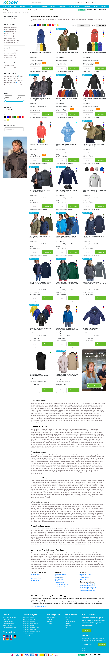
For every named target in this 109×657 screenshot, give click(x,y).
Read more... (35, 21)
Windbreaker (59, 579)
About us (67, 617)
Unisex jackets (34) (10, 55)
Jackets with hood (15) (11, 42)
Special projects (28, 634)
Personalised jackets (13, 12)
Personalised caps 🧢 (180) (12, 83)
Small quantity (35, 574)
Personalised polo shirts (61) (13, 78)
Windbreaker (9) (9, 34)
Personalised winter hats (87, 591)
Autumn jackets (36, 579)
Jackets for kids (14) (10, 57)
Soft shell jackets (60, 574)
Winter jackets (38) (10, 68)
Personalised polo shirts (87, 585)
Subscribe (102, 644)
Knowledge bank (53, 615)
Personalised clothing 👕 (87, 584)
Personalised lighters (29, 619)
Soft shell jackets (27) (11, 27)
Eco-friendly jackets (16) (11, 40)
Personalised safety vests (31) (13, 80)
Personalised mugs (29, 622)
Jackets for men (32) (10, 53)
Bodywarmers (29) (10, 36)
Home (4, 12)
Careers (67, 624)
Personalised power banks (31, 628)
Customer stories (70, 622)
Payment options (8, 622)
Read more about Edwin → (39, 607)
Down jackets (59, 583)
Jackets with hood (60, 586)
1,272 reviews (101, 10)
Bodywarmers (59, 581)
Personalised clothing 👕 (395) (13, 76)
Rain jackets (25, 12)
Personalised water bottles (31, 632)
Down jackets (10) (9, 38)
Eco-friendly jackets (61, 584)
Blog (66, 619)
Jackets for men (84, 576)
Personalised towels (29, 630)
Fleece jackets (59, 576)
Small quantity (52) (10, 19)
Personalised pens (28, 626)
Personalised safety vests (88, 587)
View (34, 68)
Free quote (47, 68)
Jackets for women (85, 574)
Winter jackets (35, 580)
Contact (86, 630)
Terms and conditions (9, 617)
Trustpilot (91, 10)
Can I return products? (9, 628)
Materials (50, 619)
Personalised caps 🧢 (86, 589)
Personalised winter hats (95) (13, 85)
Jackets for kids (84, 579)
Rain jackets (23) (10, 31)
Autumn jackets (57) (10, 66)
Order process (7, 626)
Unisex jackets (84, 578)
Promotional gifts (30, 615)
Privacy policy (7, 619)
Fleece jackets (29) (10, 29)
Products (50, 622)
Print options (51, 617)
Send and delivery (8, 624)
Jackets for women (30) (11, 51)
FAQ (66, 628)
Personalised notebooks (30, 624)
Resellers (68, 626)
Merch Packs (27, 636)
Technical (50, 624)
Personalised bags (28, 617)
